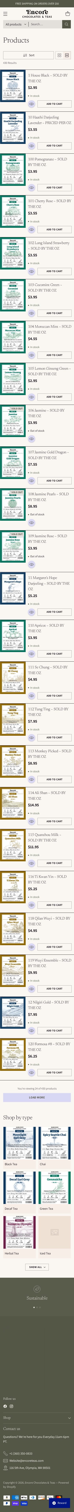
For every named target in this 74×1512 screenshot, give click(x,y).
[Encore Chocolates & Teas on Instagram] (11, 1407)
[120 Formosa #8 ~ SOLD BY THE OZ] (13, 1054)
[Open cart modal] (68, 14)
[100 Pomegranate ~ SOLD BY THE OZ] (13, 170)
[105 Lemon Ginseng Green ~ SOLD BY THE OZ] (13, 379)
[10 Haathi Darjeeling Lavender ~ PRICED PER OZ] (13, 128)
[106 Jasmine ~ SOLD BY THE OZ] (13, 421)
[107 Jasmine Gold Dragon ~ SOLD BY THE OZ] (13, 463)
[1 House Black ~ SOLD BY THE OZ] (13, 86)
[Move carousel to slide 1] (34, 1307)
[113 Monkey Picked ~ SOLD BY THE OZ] (13, 761)
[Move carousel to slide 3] (40, 1307)
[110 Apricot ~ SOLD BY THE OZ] (13, 636)
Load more (37, 1097)
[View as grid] (59, 55)
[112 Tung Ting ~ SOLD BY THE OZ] (13, 720)
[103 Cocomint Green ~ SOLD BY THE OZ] (13, 295)
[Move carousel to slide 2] (37, 1307)
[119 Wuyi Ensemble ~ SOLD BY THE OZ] (13, 971)
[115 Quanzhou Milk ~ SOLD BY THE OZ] (13, 845)
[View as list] (67, 55)
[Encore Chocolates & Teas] (37, 13)
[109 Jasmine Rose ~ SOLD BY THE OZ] (13, 546)
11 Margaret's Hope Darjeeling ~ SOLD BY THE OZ (48, 583)
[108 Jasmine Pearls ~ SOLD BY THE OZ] (13, 504)
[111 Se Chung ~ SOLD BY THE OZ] (13, 678)
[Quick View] (31, 104)
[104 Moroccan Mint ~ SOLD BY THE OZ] (13, 337)
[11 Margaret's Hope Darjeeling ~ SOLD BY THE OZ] (13, 588)
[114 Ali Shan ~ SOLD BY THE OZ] (13, 803)
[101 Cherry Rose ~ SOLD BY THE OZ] (13, 211)
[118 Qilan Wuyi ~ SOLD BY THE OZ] (13, 929)
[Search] (66, 24)
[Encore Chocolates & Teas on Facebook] (5, 1407)
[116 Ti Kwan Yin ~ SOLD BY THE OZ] (13, 887)
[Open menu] (5, 14)
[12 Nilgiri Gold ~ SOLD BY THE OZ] (13, 1013)
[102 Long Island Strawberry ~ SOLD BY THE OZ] (13, 253)
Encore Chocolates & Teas (40, 1482)
